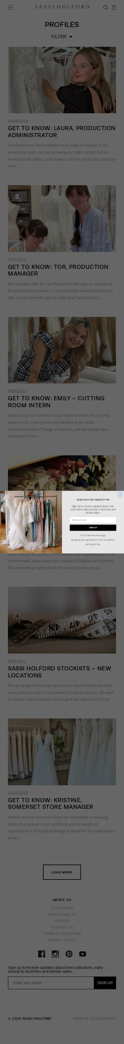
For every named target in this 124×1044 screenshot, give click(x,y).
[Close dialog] (120, 494)
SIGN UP (93, 527)
